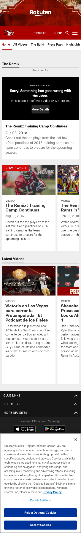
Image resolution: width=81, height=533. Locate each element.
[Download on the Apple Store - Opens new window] (25, 429)
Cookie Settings (40, 500)
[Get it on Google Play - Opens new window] (54, 431)
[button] (40, 109)
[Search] (67, 33)
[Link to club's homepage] (8, 31)
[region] (40, 483)
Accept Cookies (40, 525)
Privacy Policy (52, 492)
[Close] (76, 439)
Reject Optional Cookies (40, 512)
